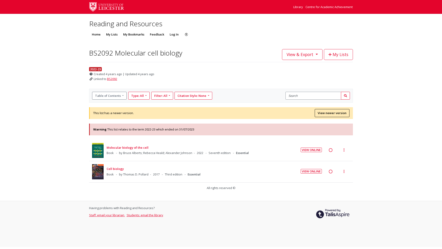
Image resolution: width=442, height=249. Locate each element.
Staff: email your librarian (107, 215)
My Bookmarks (133, 34)
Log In (174, 34)
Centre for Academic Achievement (329, 7)
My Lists (112, 34)
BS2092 (112, 79)
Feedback (157, 34)
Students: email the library (145, 215)
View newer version (332, 113)
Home (96, 34)
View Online (311, 150)
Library (298, 7)
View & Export (300, 54)
